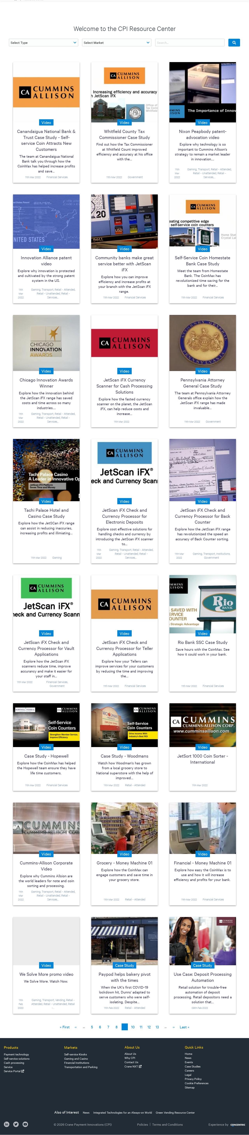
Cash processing (14, 1063)
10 (133, 1026)
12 (149, 1026)
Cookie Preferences (197, 1083)
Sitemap (190, 1087)
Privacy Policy (193, 1079)
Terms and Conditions (167, 1124)
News (188, 1058)
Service (8, 1067)
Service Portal (12, 1071)
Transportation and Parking (80, 1067)
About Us (130, 1054)
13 (158, 1026)
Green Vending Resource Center (175, 1112)
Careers (189, 1070)
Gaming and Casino (76, 1058)
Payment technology (16, 1054)
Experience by (219, 1124)
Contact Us (131, 1062)
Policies (142, 1124)
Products (11, 1047)
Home (188, 1054)
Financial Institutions (76, 1063)
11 (142, 1026)
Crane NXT (131, 1066)
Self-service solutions (17, 1058)
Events (189, 1062)
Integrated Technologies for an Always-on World (122, 1112)
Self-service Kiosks (75, 1054)
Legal (188, 1075)
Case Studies (193, 1066)
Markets (70, 1047)
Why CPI (129, 1058)
